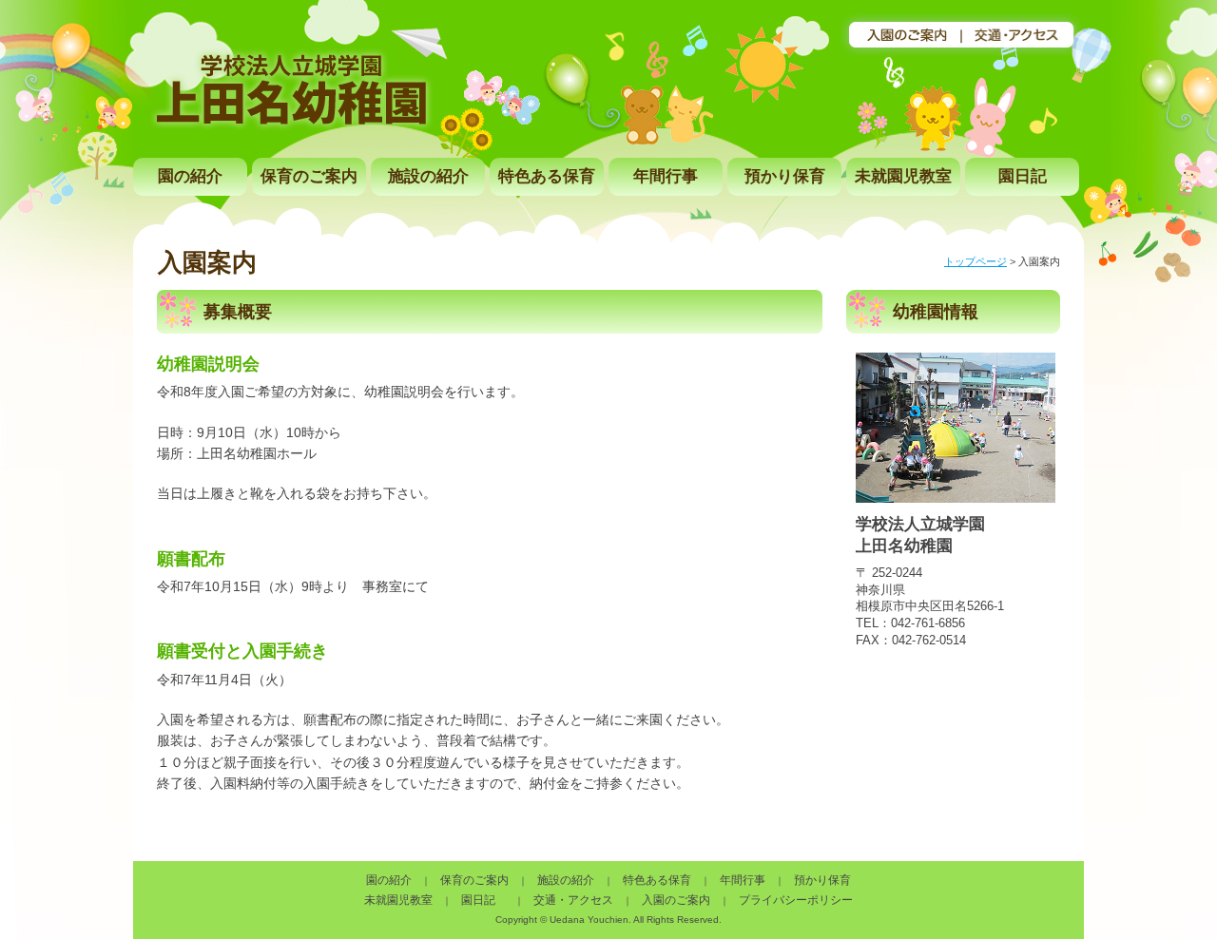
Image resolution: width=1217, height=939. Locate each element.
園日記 (1022, 176)
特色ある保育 (546, 176)
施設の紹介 (428, 176)
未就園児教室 (903, 176)
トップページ (975, 261)
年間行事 (665, 176)
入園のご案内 (676, 900)
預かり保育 (784, 176)
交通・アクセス (573, 900)
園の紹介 (190, 176)
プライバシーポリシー (796, 900)
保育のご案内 (309, 176)
